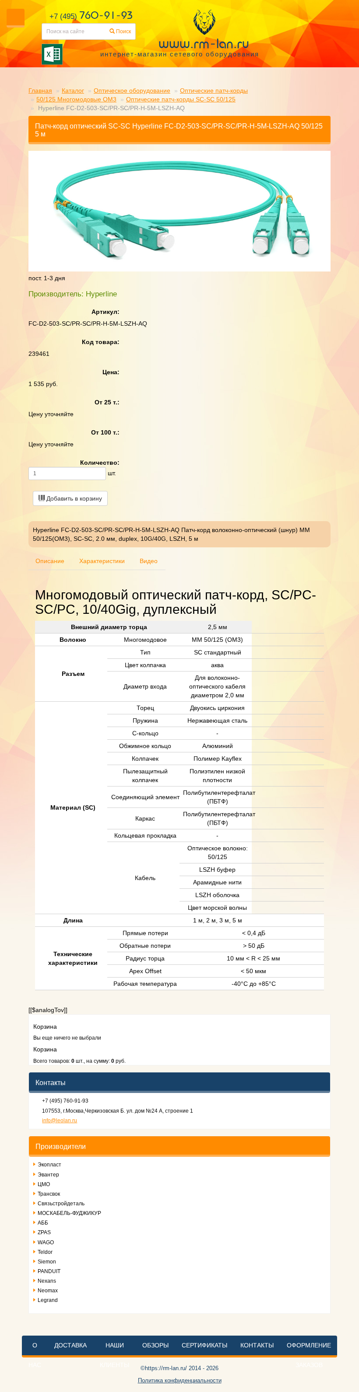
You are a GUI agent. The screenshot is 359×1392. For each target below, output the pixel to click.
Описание (49, 560)
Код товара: (101, 341)
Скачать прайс (144, 54)
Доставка (70, 1345)
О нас (34, 1355)
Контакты (257, 1345)
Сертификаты (204, 1345)
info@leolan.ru (59, 1120)
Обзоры (155, 1345)
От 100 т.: (105, 432)
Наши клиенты (114, 1355)
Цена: (111, 372)
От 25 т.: (107, 402)
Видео (149, 560)
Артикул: (106, 311)
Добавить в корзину (73, 498)
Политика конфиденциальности (180, 1380)
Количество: (100, 462)
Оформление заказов (309, 1355)
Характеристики (102, 560)
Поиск (123, 31)
